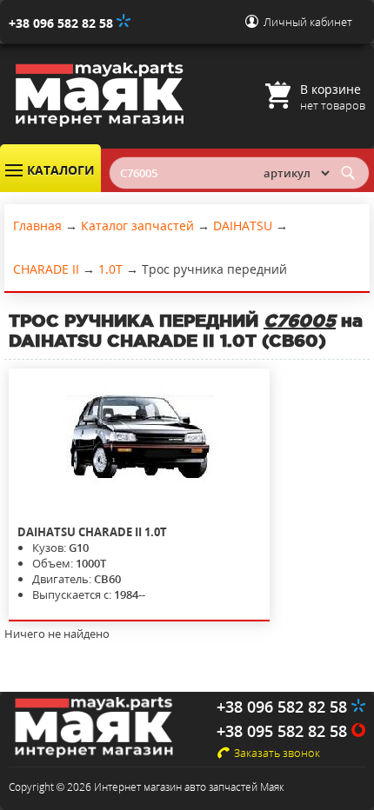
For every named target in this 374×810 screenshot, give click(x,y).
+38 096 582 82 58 (63, 23)
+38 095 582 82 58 (284, 730)
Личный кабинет (308, 22)
